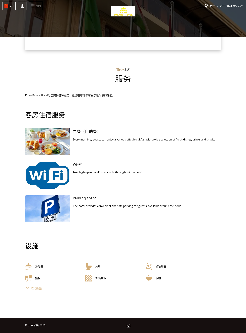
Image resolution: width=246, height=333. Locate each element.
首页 (119, 69)
